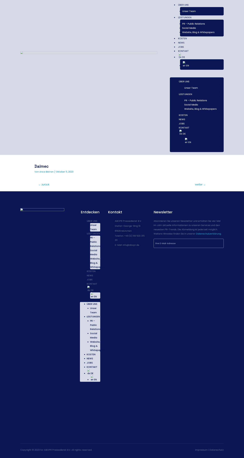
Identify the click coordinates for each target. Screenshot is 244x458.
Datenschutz (216, 450)
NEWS (181, 42)
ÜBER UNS (183, 4)
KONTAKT (183, 51)
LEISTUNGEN (184, 17)
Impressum (201, 450)
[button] (197, 75)
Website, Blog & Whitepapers (198, 32)
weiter (200, 184)
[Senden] (217, 243)
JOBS (181, 47)
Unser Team (189, 11)
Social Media (189, 28)
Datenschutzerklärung (208, 233)
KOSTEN (182, 38)
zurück (43, 184)
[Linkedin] (23, 430)
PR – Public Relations (193, 23)
